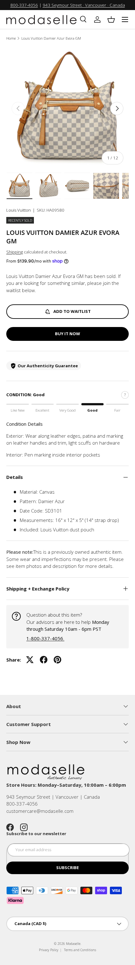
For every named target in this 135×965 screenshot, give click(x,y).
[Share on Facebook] (44, 660)
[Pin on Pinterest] (57, 660)
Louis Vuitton (18, 210)
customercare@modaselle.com (39, 811)
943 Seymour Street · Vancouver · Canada (84, 5)
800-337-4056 (24, 5)
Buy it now (67, 333)
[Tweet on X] (30, 660)
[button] (111, 19)
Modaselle (73, 943)
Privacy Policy (48, 950)
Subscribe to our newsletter (36, 833)
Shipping (14, 252)
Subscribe (67, 867)
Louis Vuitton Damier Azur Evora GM (51, 38)
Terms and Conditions (80, 950)
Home (11, 38)
